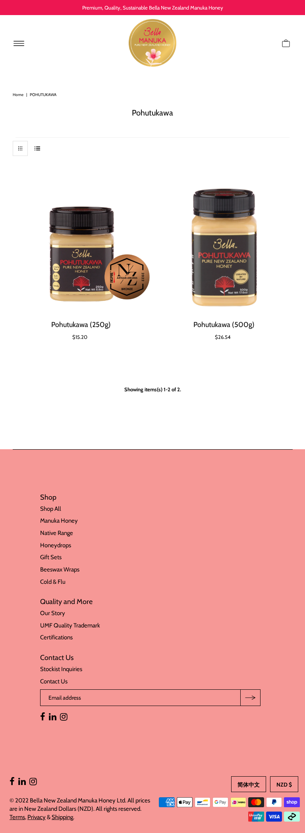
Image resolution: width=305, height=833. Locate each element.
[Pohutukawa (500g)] (224, 248)
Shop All (50, 508)
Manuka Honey (59, 520)
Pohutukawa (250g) (81, 324)
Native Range (56, 533)
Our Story (52, 613)
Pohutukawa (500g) (224, 324)
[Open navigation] (18, 43)
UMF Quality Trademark (70, 625)
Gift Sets (51, 557)
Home (18, 94)
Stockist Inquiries (61, 669)
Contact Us (54, 681)
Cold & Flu (53, 581)
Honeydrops (55, 545)
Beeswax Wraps (59, 569)
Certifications (56, 637)
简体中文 (248, 784)
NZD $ (284, 784)
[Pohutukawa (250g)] (81, 248)
